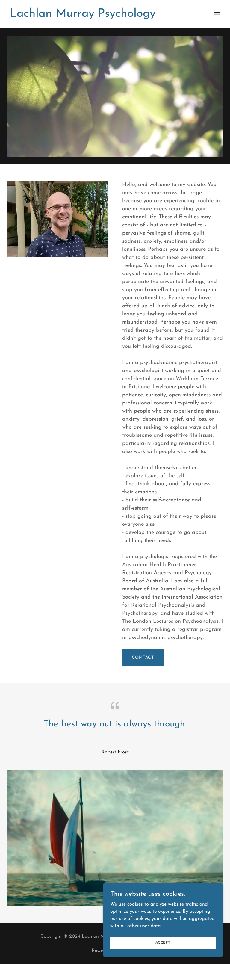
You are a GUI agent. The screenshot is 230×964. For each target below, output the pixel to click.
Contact (143, 657)
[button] (217, 14)
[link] (82, 15)
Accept (162, 942)
